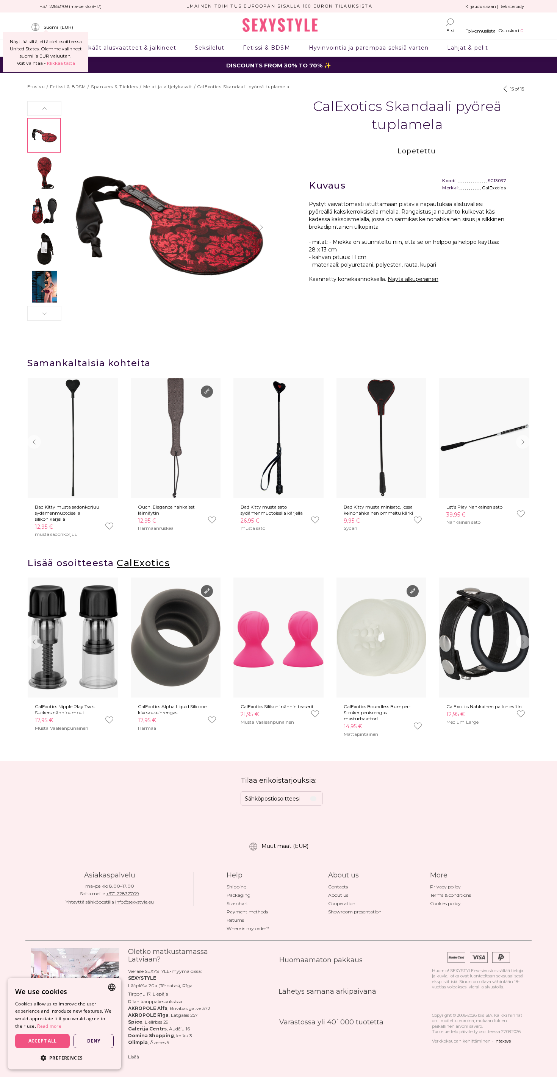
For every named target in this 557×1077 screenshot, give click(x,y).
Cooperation (341, 903)
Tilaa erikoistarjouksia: (278, 780)
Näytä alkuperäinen (413, 279)
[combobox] (112, 987)
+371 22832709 (122, 893)
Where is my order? (248, 928)
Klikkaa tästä (61, 63)
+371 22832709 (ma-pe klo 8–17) (71, 6)
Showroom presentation (355, 912)
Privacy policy (445, 887)
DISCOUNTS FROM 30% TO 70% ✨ (278, 65)
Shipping (237, 887)
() (58, 27)
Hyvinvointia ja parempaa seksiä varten (368, 47)
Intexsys (502, 1041)
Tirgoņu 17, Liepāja (148, 994)
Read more (49, 1026)
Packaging (238, 895)
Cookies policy (445, 903)
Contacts (338, 887)
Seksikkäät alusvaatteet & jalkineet (123, 47)
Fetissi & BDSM (267, 47)
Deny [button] (93, 1041)
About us (338, 895)
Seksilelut (210, 47)
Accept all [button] (42, 1041)
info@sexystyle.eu (134, 902)
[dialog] (64, 1023)
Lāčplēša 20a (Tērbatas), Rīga (160, 985)
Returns (235, 920)
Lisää (133, 1057)
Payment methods (247, 912)
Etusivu (36, 86)
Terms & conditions (450, 895)
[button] (44, 108)
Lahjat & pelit (468, 47)
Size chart (237, 903)
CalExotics (494, 187)
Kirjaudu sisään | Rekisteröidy (494, 6)
